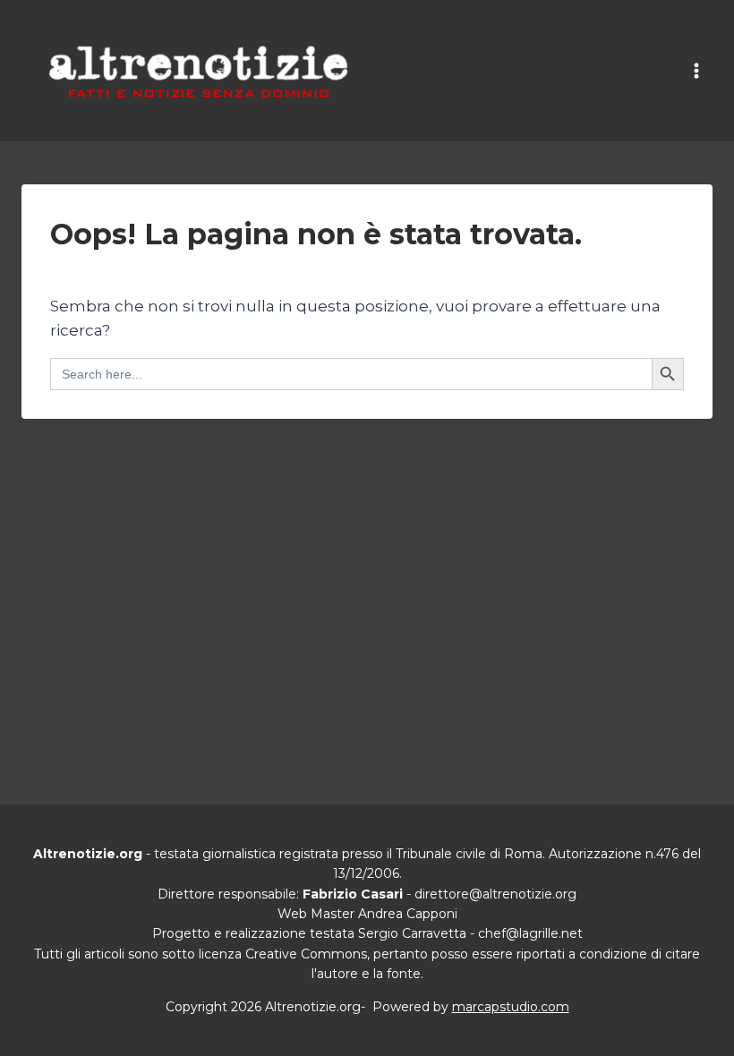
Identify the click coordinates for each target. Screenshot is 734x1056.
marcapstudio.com (510, 1007)
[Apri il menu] (696, 71)
